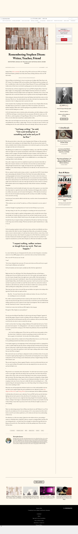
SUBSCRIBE (64, 39)
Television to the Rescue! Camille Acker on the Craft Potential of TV (47, 497)
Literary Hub (39, 18)
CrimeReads (73, 20)
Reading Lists (50, 20)
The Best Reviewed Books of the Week (64, 200)
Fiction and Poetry (16, 20)
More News (64, 118)
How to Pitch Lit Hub (39, 520)
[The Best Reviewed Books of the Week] (64, 186)
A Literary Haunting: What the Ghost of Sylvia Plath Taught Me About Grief (30, 497)
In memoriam (12, 430)
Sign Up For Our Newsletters (39, 518)
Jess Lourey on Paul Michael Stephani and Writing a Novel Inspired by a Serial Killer (64, 150)
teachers (37, 430)
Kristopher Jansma (10, 67)
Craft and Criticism (7, 20)
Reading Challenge (58, 20)
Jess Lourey (64, 153)
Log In (39, 22)
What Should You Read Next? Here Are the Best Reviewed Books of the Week (64, 498)
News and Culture (25, 20)
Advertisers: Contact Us (39, 522)
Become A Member (34, 20)
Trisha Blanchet (64, 144)
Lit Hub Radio (42, 20)
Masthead (39, 514)
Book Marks (66, 20)
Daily (64, 105)
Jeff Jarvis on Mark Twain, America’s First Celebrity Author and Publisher (14, 497)
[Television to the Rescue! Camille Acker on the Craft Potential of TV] (47, 494)
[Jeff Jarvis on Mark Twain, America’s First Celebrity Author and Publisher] (13, 494)
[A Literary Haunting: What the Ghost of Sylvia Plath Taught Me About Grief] (30, 494)
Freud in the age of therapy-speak (64, 108)
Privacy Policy (39, 525)
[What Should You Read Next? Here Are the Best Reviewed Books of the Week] (64, 494)
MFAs (26, 430)
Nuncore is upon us (64, 111)
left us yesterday (15, 72)
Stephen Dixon (31, 430)
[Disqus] (27, 459)
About (39, 516)
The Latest (39, 482)
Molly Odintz (64, 164)
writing (42, 430)
